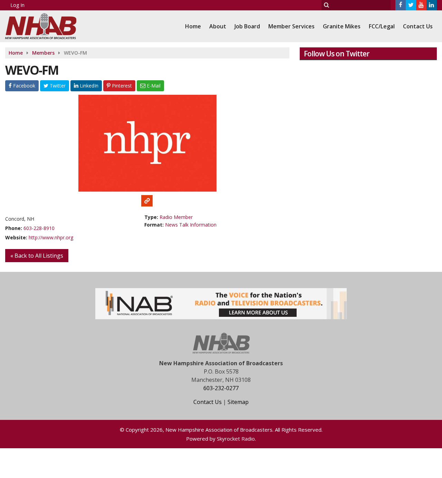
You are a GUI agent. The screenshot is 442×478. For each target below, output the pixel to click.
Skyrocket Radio (236, 438)
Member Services (291, 26)
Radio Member (176, 217)
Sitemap (238, 402)
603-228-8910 (39, 228)
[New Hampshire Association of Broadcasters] (46, 25)
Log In (17, 5)
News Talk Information (191, 224)
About (217, 26)
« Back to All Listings (36, 255)
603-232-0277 (221, 388)
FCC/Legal (382, 26)
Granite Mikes (342, 26)
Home (193, 26)
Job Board (247, 26)
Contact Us (418, 26)
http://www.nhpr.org (51, 237)
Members (43, 52)
